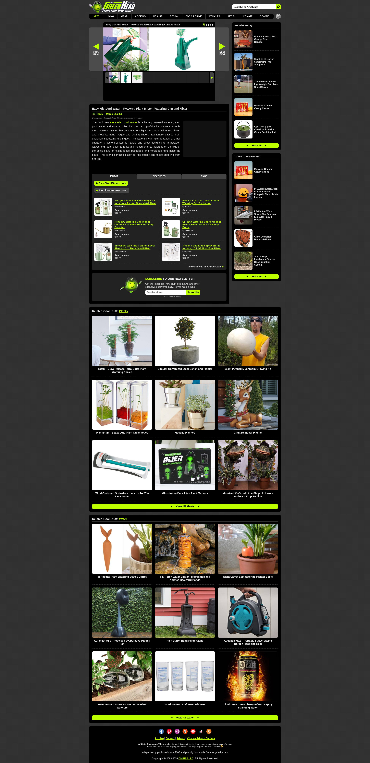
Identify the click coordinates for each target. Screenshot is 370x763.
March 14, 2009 (114, 114)
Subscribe (193, 292)
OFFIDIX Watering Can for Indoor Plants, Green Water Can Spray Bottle (201, 225)
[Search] (278, 6)
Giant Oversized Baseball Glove (263, 238)
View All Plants (185, 506)
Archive (159, 738)
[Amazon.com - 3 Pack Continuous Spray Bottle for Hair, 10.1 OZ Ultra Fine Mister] (171, 252)
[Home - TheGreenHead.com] (112, 7)
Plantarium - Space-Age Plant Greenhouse (122, 432)
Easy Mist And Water (123, 122)
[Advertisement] (159, 92)
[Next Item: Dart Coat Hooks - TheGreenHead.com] (222, 49)
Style (230, 16)
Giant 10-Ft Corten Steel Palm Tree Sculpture (264, 62)
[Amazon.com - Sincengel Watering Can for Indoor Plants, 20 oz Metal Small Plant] (103, 252)
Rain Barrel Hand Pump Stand (185, 640)
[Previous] (107, 77)
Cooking (140, 16)
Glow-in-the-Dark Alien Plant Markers (185, 493)
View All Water (185, 717)
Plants (99, 114)
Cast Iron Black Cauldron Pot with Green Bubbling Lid (265, 129)
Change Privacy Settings (201, 738)
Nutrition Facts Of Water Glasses (185, 704)
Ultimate (247, 16)
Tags (204, 176)
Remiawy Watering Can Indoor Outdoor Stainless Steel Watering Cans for (134, 225)
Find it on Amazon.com (111, 190)
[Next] (212, 77)
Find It (209, 25)
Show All (256, 145)
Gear (124, 16)
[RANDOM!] (278, 16)
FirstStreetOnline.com (111, 183)
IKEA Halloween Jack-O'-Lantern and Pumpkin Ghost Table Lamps (266, 193)
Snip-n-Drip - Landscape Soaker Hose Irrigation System (264, 260)
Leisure (157, 16)
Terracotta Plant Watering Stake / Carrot (122, 576)
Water (123, 519)
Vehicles (214, 16)
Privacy (178, 297)
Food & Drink (194, 16)
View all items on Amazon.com (204, 266)
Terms (171, 297)
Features (159, 176)
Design (174, 16)
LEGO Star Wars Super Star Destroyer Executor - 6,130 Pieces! (265, 215)
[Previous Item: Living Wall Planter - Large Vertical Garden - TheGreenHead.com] (96, 49)
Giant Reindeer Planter (248, 432)
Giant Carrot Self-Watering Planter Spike (248, 576)
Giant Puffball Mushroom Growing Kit (248, 368)
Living (110, 16)
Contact (170, 738)
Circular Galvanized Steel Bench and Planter (185, 368)
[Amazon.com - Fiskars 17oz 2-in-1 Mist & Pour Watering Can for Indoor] (171, 207)
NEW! (96, 16)
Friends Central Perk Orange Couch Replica (265, 39)
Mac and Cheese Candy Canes (263, 107)
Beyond (264, 16)
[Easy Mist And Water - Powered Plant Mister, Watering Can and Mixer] (114, 77)
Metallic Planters (185, 432)
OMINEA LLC (185, 758)
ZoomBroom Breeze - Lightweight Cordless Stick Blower (266, 84)
